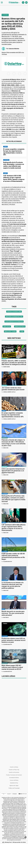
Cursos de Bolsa (14, 780)
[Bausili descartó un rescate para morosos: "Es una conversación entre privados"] (14, 602)
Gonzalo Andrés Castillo (8, 391)
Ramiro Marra (6, 366)
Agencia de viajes (14, 785)
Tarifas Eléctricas (20, 326)
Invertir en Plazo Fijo (14, 769)
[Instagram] (26, 2)
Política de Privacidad (14, 788)
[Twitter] (23, 2)
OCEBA (21, 331)
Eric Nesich (5, 617)
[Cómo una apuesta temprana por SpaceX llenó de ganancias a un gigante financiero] (14, 459)
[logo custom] (14, 2)
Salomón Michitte (7, 561)
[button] (1, 2)
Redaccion (5, 447)
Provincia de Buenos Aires (14, 311)
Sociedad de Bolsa (14, 777)
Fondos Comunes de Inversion (14, 775)
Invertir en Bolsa (14, 767)
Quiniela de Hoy (14, 783)
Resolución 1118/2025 (10, 331)
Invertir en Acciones (14, 772)
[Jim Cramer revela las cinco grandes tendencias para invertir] (14, 378)
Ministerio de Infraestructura (14, 316)
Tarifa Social (6, 326)
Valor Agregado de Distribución (14, 321)
